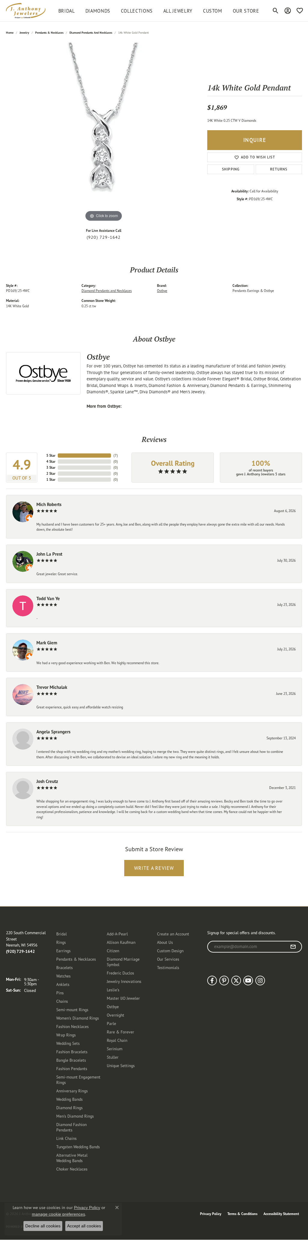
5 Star (50, 455)
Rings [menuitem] (61, 942)
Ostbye (162, 290)
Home (10, 33)
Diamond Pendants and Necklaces (90, 33)
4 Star (50, 461)
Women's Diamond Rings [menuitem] (77, 1018)
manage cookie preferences (58, 1214)
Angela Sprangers (53, 732)
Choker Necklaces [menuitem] (72, 1168)
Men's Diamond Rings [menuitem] (75, 1116)
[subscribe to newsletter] (293, 946)
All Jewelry (177, 11)
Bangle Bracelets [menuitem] (71, 1060)
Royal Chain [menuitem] (117, 1040)
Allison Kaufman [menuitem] (121, 942)
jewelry (24, 33)
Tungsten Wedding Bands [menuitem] (78, 1146)
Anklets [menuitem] (62, 984)
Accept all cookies (84, 1225)
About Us (165, 942)
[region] (104, 133)
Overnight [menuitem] (115, 1014)
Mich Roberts (48, 504)
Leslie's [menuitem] (113, 989)
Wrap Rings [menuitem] (66, 1034)
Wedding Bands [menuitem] (69, 1099)
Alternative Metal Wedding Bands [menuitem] (72, 1158)
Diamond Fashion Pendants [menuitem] (71, 1127)
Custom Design (170, 950)
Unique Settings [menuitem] (121, 1065)
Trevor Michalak (51, 687)
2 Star (50, 473)
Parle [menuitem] (111, 1023)
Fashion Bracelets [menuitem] (72, 1051)
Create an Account (173, 933)
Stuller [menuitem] (113, 1057)
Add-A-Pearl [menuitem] (117, 933)
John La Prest (49, 554)
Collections (137, 11)
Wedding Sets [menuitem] (68, 1043)
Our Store (246, 11)
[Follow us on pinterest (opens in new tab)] (224, 980)
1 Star (50, 479)
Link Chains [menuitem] (66, 1138)
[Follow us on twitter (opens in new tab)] (236, 980)
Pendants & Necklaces (49, 33)
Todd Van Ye (48, 598)
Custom (212, 11)
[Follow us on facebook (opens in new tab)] (212, 980)
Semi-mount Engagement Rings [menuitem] (78, 1079)
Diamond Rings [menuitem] (69, 1107)
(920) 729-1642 (104, 237)
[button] (275, 11)
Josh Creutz (47, 781)
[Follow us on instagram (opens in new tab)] (260, 980)
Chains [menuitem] (62, 1001)
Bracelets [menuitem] (64, 967)
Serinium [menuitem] (114, 1048)
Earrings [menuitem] (63, 950)
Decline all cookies (42, 1225)
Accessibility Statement (281, 1213)
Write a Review (154, 868)
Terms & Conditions (242, 1213)
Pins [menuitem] (60, 992)
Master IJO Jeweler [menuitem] (123, 998)
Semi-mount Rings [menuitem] (72, 1009)
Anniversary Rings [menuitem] (72, 1090)
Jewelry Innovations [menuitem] (124, 981)
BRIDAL (66, 11)
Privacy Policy (210, 1213)
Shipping (231, 169)
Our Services (168, 959)
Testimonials (168, 967)
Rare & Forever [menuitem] (120, 1031)
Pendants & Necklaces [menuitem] (76, 959)
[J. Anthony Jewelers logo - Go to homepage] (25, 10)
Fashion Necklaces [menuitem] (72, 1026)
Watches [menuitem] (63, 975)
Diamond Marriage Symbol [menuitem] (123, 961)
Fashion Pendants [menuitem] (71, 1068)
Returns (278, 169)
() (115, 455)
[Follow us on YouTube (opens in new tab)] (248, 980)
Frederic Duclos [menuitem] (120, 972)
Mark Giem (46, 643)
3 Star (50, 467)
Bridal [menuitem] (61, 933)
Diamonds (97, 11)
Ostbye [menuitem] (113, 1006)
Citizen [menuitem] (113, 950)
